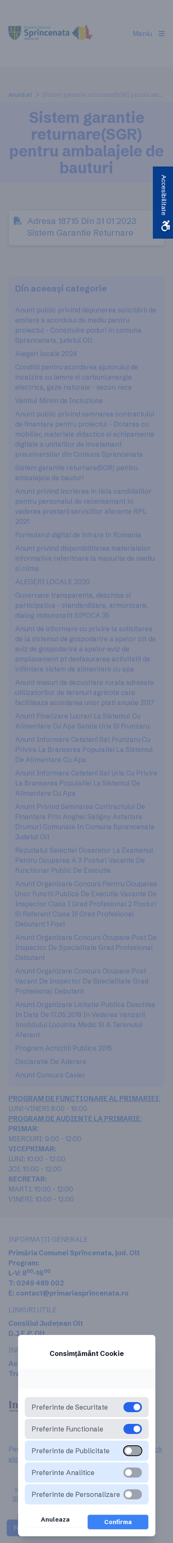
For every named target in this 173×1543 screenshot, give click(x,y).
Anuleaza (55, 1519)
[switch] (132, 1451)
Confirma (118, 1522)
